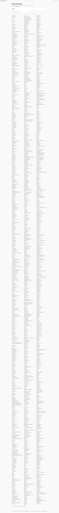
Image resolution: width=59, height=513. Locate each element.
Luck (24, 222)
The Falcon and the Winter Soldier (40, 240)
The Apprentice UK (38, 215)
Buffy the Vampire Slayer (15, 207)
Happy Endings (26, 29)
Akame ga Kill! (13, 56)
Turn (36, 394)
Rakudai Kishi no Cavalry (27, 477)
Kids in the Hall (26, 161)
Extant (12, 381)
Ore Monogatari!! (26, 392)
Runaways (37, 31)
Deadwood (13, 301)
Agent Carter (13, 41)
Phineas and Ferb (26, 433)
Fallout (13, 392)
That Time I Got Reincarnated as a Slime (41, 207)
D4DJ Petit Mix (13, 276)
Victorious (37, 421)
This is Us (37, 343)
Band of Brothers (14, 134)
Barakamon (13, 137)
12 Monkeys (13, 15)
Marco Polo (25, 257)
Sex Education (38, 85)
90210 (13, 29)
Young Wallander (38, 483)
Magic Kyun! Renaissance (27, 239)
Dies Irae (13, 321)
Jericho (25, 123)
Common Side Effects (14, 250)
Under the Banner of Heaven (39, 402)
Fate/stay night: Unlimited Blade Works (16, 404)
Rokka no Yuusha (38, 24)
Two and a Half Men (38, 396)
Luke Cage (25, 224)
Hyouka (25, 86)
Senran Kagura (38, 76)
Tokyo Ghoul (37, 358)
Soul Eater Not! (38, 130)
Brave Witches (13, 195)
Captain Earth (13, 216)
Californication (13, 212)
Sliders (37, 115)
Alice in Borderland (14, 63)
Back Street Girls (14, 124)
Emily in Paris (13, 365)
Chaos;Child (13, 223)
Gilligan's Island (14, 465)
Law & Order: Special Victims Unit (28, 189)
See (36, 66)
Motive (25, 307)
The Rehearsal (38, 306)
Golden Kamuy (14, 484)
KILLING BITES (26, 163)
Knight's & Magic (26, 171)
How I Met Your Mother (27, 79)
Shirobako (37, 97)
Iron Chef (25, 112)
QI (24, 467)
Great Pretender (14, 492)
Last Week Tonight (26, 187)
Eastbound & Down (14, 358)
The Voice (37, 330)
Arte (12, 98)
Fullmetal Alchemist (14, 436)
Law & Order (25, 188)
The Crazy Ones (38, 231)
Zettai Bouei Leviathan (39, 499)
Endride (13, 367)
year (19, 6)
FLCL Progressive (14, 410)
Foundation (13, 419)
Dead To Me (13, 299)
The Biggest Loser (38, 222)
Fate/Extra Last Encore (14, 400)
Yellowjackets (38, 475)
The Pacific (37, 297)
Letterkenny (25, 194)
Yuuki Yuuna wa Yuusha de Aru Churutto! (41, 493)
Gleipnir (13, 476)
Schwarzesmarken (38, 61)
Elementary (13, 364)
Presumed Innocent (26, 449)
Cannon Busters (14, 215)
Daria (12, 292)
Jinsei (24, 127)
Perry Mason (25, 425)
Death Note (13, 302)
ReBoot (25, 488)
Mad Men (25, 232)
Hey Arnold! (25, 51)
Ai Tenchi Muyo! (14, 48)
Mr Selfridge (25, 308)
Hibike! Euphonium (26, 52)
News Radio (25, 345)
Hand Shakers (25, 24)
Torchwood (37, 368)
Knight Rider (25, 170)
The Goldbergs (38, 249)
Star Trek (37, 148)
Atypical (13, 107)
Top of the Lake (38, 367)
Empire (13, 366)
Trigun (37, 379)
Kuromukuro (25, 179)
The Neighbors (38, 288)
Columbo (13, 247)
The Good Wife (38, 253)
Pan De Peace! (26, 407)
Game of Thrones (14, 447)
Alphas (13, 67)
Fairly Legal (13, 384)
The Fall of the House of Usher (40, 242)
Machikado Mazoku (26, 230)
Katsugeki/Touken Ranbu (27, 150)
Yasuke (37, 473)
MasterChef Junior (26, 264)
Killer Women (25, 162)
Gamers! (13, 448)
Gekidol (13, 456)
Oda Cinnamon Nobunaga (27, 372)
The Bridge (37, 226)
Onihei (25, 388)
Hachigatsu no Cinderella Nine (15, 502)
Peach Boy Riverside (26, 418)
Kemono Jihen (25, 154)
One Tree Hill (25, 384)
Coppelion (13, 256)
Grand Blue (13, 490)
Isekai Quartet (26, 116)
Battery (13, 144)
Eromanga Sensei (14, 372)
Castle (12, 220)
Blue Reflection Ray (14, 181)
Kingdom (25, 167)
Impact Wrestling (26, 94)
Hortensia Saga (26, 71)
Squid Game (37, 141)
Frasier (13, 420)
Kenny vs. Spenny (26, 158)
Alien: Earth (13, 64)
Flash (12, 409)
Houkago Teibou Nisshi (27, 73)
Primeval (25, 452)
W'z (36, 430)
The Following (38, 243)
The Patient (37, 298)
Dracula (13, 347)
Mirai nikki (25, 284)
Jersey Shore (25, 124)
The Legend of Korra (38, 274)
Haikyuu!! (25, 15)
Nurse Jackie (25, 365)
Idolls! (25, 90)
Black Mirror (13, 169)
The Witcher (37, 338)
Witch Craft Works (38, 455)
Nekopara (25, 335)
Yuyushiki (37, 494)
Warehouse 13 (38, 437)
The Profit (37, 304)
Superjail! (37, 180)
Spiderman (37, 138)
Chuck (12, 232)
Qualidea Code (26, 468)
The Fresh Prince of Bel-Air (39, 244)
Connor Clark (45, 511)
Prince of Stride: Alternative (27, 453)
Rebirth (25, 487)
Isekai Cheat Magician (26, 113)
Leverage (25, 195)
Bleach (13, 176)
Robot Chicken (38, 22)
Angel (12, 80)
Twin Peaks (37, 395)
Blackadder (13, 172)
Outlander (25, 400)
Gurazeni (13, 500)
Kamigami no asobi (26, 142)
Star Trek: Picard (38, 151)
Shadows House (38, 86)
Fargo (12, 395)
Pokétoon (25, 444)
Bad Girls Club (13, 125)
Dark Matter (13, 294)
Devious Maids (14, 318)
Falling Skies (13, 391)
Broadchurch (13, 203)
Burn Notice (13, 211)
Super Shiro (37, 179)
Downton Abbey (14, 345)
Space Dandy (37, 133)
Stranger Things (38, 167)
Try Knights (37, 385)
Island (25, 117)
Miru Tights (25, 285)
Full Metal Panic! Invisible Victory (16, 435)
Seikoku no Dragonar (38, 67)
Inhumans (25, 103)
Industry (25, 99)
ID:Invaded (25, 88)
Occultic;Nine (25, 371)
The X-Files (37, 340)
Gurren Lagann (14, 501)
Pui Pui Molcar (26, 461)
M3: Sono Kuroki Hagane (27, 228)
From (12, 430)
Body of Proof (13, 186)
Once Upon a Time (26, 379)
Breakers (13, 196)
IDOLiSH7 (25, 89)
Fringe (13, 428)
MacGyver (25, 229)
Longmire (25, 205)
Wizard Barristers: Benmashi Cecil (40, 458)
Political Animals (26, 445)
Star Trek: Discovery (38, 150)
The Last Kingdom (38, 267)
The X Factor (37, 339)
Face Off (13, 383)
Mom (24, 298)
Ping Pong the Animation (27, 435)
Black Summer (13, 171)
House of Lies (25, 77)
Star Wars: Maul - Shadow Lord (40, 157)
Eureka (13, 375)
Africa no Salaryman (14, 38)
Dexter (13, 319)
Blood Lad (13, 178)
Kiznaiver (25, 169)
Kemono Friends (26, 153)
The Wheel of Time (38, 333)
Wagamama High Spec (39, 431)
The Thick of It (38, 321)
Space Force (37, 134)
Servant (37, 78)
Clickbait (13, 239)
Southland (37, 132)
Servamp (37, 77)
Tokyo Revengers (38, 361)
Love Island (25, 215)
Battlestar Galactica (14, 145)
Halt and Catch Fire (26, 21)
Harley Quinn (25, 31)
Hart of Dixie (25, 32)
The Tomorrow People (39, 323)
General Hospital (14, 458)
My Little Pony (26, 317)
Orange (25, 390)
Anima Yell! (13, 82)
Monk (25, 301)
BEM (12, 152)
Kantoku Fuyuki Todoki (27, 145)
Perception (25, 423)
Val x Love (37, 414)
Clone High (13, 241)
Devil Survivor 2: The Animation (15, 316)
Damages (13, 282)
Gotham (13, 486)
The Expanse (37, 239)
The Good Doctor (38, 251)
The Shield (37, 313)
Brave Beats (13, 194)
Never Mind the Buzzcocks (27, 340)
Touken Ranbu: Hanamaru (39, 371)
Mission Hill (25, 290)
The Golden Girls (38, 250)
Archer (13, 93)
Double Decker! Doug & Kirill (15, 342)
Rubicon (37, 30)
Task (36, 198)
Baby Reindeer (13, 116)
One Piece (25, 381)
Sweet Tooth (37, 186)
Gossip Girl (13, 485)
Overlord (25, 401)
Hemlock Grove (26, 49)
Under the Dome (38, 403)
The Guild (37, 257)
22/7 (12, 22)
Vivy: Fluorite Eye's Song (39, 428)
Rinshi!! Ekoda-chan (38, 19)
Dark (12, 293)
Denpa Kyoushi (14, 310)
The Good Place (38, 252)
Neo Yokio (25, 336)
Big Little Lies (13, 160)
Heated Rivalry (26, 42)
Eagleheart (13, 357)
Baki (12, 128)
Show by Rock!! (38, 103)
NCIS (24, 333)
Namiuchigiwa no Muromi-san (27, 325)
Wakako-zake (38, 433)
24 (12, 23)
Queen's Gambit (26, 471)
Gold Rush (13, 482)
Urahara (37, 406)
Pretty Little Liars (26, 450)
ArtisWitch (13, 99)
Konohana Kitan (26, 176)
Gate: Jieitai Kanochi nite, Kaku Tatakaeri (16, 455)
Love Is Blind (25, 214)
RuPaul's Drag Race (38, 32)
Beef (12, 150)
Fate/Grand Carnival (14, 401)
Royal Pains (37, 29)
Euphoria (13, 374)
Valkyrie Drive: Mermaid (39, 415)
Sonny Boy (37, 125)
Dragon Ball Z (13, 348)
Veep (37, 419)
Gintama (13, 468)
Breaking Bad (13, 197)
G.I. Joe (13, 442)
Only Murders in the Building (27, 389)
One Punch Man (26, 382)
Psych (25, 459)
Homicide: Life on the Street (27, 68)
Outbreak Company (26, 399)
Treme (37, 376)
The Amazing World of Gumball (40, 213)
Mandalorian (25, 249)
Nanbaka (25, 326)
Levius (25, 196)
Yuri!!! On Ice (37, 491)
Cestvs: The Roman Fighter (15, 222)
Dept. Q (13, 311)
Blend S (13, 177)
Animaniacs (13, 83)
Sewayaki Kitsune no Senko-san (40, 83)
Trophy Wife (37, 380)
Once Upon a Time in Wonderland (28, 380)
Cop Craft (13, 255)
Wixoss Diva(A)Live (38, 457)
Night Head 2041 (26, 347)
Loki (24, 203)
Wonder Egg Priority (38, 459)
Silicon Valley (38, 107)
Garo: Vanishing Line (14, 451)
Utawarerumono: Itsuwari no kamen (40, 412)
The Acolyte (37, 209)
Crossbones (13, 267)
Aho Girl (13, 46)
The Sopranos (38, 316)
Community (13, 251)
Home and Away (26, 63)
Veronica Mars (38, 420)
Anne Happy (13, 84)
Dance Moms (13, 283)
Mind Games (25, 282)
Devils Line (13, 317)
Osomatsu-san (26, 397)
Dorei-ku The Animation (15, 338)
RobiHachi (37, 21)
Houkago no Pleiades (26, 72)
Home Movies (25, 64)
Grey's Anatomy (14, 493)
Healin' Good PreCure (26, 40)
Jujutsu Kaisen (25, 133)
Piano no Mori (26, 434)
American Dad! (14, 74)
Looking (25, 206)
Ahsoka (13, 47)
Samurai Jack (37, 50)
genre (17, 6)
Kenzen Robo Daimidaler (27, 159)
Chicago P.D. (13, 229)
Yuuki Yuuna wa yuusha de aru (40, 492)
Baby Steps (13, 117)
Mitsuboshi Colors (26, 291)
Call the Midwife (14, 214)
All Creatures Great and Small (15, 65)
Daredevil (13, 290)
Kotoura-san (25, 177)
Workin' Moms (38, 464)
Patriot (25, 415)
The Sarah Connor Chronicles (39, 312)
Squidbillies (37, 142)
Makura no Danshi (26, 247)
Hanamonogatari (26, 22)
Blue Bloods (13, 179)
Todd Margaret (38, 354)
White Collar (37, 448)
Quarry (25, 470)
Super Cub (37, 177)
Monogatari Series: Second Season (28, 302)
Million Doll (25, 281)
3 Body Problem (14, 24)
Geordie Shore (13, 460)
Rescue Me (25, 497)
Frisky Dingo (13, 429)
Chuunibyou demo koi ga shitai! (15, 233)
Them (37, 341)
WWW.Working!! (38, 467)
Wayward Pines (38, 440)
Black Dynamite (14, 168)
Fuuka (12, 441)
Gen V (12, 457)
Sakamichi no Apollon (39, 38)
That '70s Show (38, 206)
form (24, 506)
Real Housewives (26, 486)
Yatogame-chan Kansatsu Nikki (40, 474)
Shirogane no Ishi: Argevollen (39, 98)
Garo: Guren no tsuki (14, 449)
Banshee (13, 136)
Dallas (12, 281)
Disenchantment (14, 328)
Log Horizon (25, 202)
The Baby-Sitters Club (38, 216)
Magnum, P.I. (25, 240)
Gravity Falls (13, 491)
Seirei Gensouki (38, 69)
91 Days (13, 30)
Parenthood (25, 410)
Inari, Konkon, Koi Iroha (27, 98)
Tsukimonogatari (38, 388)
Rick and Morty (38, 15)
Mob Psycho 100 (26, 294)
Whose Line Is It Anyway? (39, 450)
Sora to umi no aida (38, 129)
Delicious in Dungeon (14, 308)
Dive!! (12, 329)
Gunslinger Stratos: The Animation (16, 499)
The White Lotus (38, 334)
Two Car (37, 397)
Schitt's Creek (38, 60)
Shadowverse (38, 87)
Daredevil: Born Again (14, 291)
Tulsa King (37, 393)
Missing (25, 289)
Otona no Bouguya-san (27, 398)
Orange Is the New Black (27, 391)
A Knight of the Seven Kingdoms (16, 31)
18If (12, 19)
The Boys (37, 225)
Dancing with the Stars (14, 286)
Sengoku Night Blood (38, 74)
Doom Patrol (13, 337)
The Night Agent (38, 290)
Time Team (37, 348)
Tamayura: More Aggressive (39, 196)
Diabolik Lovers (14, 320)
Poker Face (25, 443)
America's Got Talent (14, 72)
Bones (12, 189)
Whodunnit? (37, 449)
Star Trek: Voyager (38, 156)
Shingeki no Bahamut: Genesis (40, 95)
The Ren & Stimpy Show (39, 307)
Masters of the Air (26, 266)
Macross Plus (25, 231)
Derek (12, 312)
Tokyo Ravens (38, 360)
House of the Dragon (26, 78)
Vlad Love (37, 429)
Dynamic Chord (14, 356)
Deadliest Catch (14, 300)
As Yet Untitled (13, 100)
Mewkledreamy (26, 276)
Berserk (13, 154)
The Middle (37, 281)
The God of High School (39, 248)
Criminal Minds (14, 265)
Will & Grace (37, 454)
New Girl (25, 344)
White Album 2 (38, 447)
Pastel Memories (26, 414)
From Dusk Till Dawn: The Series (16, 431)
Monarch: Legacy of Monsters (27, 300)
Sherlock (37, 92)
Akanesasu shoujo (14, 57)
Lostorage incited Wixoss (27, 212)
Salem (37, 48)
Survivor (37, 184)
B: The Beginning (14, 115)
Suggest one (27, 511)
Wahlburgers (37, 432)
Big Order (13, 162)
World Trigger (38, 465)
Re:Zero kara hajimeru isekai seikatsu (28, 484)
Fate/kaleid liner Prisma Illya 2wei (16, 402)
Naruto (25, 328)
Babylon (13, 118)
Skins (37, 112)
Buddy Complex (14, 206)
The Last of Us (38, 268)
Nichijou (25, 346)
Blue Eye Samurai (14, 180)
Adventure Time (14, 37)
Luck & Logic (25, 223)
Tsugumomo (37, 386)
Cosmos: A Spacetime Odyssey (15, 259)
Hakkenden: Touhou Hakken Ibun (28, 19)
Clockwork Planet (14, 240)
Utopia (37, 413)
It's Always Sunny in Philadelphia (28, 119)
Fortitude (13, 418)
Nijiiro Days (25, 348)
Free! (12, 422)
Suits (37, 176)
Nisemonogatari (26, 356)
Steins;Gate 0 (38, 164)
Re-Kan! (25, 480)
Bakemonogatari (14, 127)
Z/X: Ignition (37, 498)
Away (12, 111)
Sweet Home (37, 185)
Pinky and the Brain (26, 436)
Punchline (25, 462)
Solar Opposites (38, 123)
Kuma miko (25, 178)
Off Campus (25, 374)
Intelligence (25, 104)
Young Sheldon (38, 482)
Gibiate (13, 464)
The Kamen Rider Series (39, 261)
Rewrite (25, 504)
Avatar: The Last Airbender (15, 108)
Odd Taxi (25, 373)
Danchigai (13, 285)
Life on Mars (25, 197)
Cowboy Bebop (14, 264)
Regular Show (25, 493)
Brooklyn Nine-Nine (14, 204)
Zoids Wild (37, 502)
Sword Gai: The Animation (39, 191)
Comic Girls (13, 249)
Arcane (13, 92)
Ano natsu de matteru (14, 85)
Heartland (25, 41)
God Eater (13, 481)
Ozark (25, 406)
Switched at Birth (38, 187)
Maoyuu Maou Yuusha (27, 255)
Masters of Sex (26, 265)
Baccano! (13, 120)
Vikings (37, 422)
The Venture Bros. (38, 329)
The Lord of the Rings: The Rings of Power (41, 276)
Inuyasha (25, 107)
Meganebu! (25, 272)
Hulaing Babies (26, 81)
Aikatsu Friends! (14, 49)
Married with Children (26, 258)
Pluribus (25, 442)
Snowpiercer (37, 121)
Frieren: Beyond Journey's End (15, 427)
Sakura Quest (38, 41)
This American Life (38, 342)
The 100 (37, 208)
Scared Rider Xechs (38, 57)
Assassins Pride (14, 102)
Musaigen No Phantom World (27, 315)
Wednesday (37, 441)
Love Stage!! (25, 220)
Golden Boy (13, 483)
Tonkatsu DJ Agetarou (39, 363)
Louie (25, 213)
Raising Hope (25, 476)
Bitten (12, 163)
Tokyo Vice (37, 362)
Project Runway (26, 458)
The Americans (38, 214)
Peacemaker (25, 417)
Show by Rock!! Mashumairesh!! (40, 104)
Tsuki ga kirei (38, 387)
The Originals (38, 296)
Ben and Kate (13, 153)
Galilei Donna (13, 446)
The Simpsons (38, 315)
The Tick (37, 322)
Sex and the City (38, 84)
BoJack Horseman (14, 187)
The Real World (38, 305)
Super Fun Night (38, 178)
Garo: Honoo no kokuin (15, 450)
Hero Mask (25, 50)
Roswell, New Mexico (38, 28)
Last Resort (25, 186)
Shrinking (37, 105)
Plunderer (25, 441)
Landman (25, 184)
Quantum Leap (26, 469)
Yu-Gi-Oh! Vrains (38, 490)
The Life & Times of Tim (39, 275)
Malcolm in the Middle (27, 248)
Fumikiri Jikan (13, 437)
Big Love (13, 161)
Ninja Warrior (25, 353)
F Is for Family (13, 382)
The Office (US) (38, 295)
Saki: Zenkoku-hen (38, 40)
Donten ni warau (14, 336)
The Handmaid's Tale (38, 258)
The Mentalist (38, 279)
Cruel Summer (13, 268)
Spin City (37, 139)
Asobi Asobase (13, 101)
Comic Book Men (14, 248)
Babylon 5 (13, 119)
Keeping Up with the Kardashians (28, 151)
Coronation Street (14, 258)
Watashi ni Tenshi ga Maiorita (39, 438)
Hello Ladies (25, 48)
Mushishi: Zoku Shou (26, 316)
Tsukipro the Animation (39, 389)
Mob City (25, 293)
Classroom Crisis (14, 238)
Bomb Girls (13, 188)
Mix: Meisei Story (26, 292)
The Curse (37, 233)
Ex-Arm (13, 380)
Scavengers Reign (38, 59)
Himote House (26, 60)
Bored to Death (14, 190)
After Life (13, 39)
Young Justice (38, 481)
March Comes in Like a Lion (27, 256)
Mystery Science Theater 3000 (27, 320)
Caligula (13, 213)
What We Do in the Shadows (39, 446)
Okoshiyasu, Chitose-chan (27, 375)
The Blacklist (37, 223)
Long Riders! (25, 204)
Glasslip (13, 474)
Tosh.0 (37, 369)
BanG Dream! (13, 135)
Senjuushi (37, 75)
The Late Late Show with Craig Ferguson (41, 270)
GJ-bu (12, 473)
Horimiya (25, 69)
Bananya (13, 133)
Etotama (13, 373)
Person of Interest (26, 426)
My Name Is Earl (26, 318)
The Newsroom (38, 289)
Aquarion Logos (14, 91)
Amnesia (13, 76)
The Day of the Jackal (38, 235)
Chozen (13, 231)
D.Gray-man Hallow (14, 275)
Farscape (13, 396)
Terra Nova (37, 205)
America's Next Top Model (15, 73)
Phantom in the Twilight (27, 432)
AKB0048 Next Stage (14, 58)
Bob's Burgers (13, 185)
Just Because (25, 136)
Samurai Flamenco (38, 49)
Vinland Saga (37, 423)
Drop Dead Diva (14, 354)
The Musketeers (38, 287)
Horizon (25, 70)
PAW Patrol (25, 416)
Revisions (25, 502)
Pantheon (25, 408)
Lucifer (25, 221)
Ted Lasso (37, 199)
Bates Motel (13, 143)
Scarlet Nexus (38, 58)
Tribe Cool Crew (38, 378)
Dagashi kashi (13, 277)
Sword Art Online (38, 188)
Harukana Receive (26, 35)
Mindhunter (25, 283)
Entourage (13, 371)
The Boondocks (38, 224)
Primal (25, 451)
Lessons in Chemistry (26, 193)
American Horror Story (14, 75)
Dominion (13, 335)
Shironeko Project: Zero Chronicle (40, 99)
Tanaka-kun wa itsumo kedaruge (40, 197)
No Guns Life (25, 357)
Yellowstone (37, 476)
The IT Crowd (38, 260)
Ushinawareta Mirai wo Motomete (40, 411)
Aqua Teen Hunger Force (15, 90)
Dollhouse (13, 334)
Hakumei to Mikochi (26, 20)
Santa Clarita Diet (38, 51)
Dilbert (13, 325)
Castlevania (13, 221)
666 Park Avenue (14, 28)
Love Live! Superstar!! (26, 219)
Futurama (13, 440)
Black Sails (13, 170)
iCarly (25, 87)
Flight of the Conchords (15, 412)
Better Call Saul (14, 155)
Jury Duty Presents (26, 135)
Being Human (13, 151)
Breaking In (13, 198)
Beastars (13, 146)
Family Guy (13, 393)
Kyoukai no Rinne (26, 180)
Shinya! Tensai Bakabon (39, 96)
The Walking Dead (38, 331)
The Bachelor (38, 217)
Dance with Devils (14, 284)
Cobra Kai (13, 242)
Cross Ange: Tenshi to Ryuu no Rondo (16, 266)
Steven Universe (38, 165)
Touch (37, 370)
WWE (37, 466)
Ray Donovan (25, 479)
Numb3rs (25, 364)
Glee (12, 475)
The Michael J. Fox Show (39, 280)
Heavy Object (25, 43)
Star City (37, 147)
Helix (24, 44)
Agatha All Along (14, 40)
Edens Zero (13, 363)
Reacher (25, 485)
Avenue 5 (13, 109)
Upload (37, 405)
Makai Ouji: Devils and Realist (27, 246)
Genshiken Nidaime (14, 459)
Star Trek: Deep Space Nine (39, 149)
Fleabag (13, 411)
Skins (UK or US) (38, 113)
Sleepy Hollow (38, 114)
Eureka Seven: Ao (14, 376)
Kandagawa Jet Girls (26, 143)
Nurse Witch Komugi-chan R (27, 366)
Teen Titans (37, 200)
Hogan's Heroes (26, 62)
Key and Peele (25, 160)
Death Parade (13, 303)
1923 (12, 20)
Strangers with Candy (38, 168)
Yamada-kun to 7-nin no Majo (39, 472)
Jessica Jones (25, 125)
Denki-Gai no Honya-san (15, 309)
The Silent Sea (38, 314)
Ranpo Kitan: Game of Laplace (27, 478)
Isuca (24, 118)
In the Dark (25, 96)
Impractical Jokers (26, 95)
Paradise (25, 409)
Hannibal (25, 28)
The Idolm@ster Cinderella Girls (40, 259)
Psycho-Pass (25, 460)
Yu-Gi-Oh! (37, 489)
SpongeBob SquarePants (39, 140)
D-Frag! (13, 274)
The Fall (37, 241)
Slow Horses (37, 116)
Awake (13, 110)
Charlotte (13, 224)
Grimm (13, 494)
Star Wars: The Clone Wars (39, 159)
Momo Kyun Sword (26, 299)
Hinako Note (25, 61)
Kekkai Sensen (26, 152)
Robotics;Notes (38, 23)
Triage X (37, 377)
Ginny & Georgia (14, 467)
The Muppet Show (38, 286)
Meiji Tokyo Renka (26, 273)
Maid (24, 241)
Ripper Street (37, 20)
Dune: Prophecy (14, 355)
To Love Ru (37, 352)
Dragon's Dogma (14, 349)
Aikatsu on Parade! (14, 50)
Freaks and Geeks (14, 421)
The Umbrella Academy (39, 325)
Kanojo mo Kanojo (26, 144)
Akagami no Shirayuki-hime (15, 55)
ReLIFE (25, 496)
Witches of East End (38, 456)
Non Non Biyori (26, 362)
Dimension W (13, 326)
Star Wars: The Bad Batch (39, 158)
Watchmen (37, 439)
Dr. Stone (13, 346)
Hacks (12, 503)
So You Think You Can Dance (39, 122)
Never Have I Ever (26, 339)
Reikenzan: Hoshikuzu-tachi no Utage (28, 494)
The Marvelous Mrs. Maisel (39, 278)
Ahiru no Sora (13, 45)
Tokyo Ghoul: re (38, 359)
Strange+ (37, 166)
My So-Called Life (26, 319)
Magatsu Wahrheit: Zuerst (27, 238)
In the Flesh (25, 97)
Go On (13, 477)
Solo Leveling (38, 124)
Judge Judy (25, 132)
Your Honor (37, 484)
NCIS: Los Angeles (26, 334)
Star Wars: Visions (38, 160)
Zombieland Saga (38, 503)
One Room (25, 383)
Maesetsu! (25, 237)
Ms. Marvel (25, 310)
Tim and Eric (37, 347)
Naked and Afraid (26, 324)
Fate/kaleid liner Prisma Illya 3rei (16, 403)
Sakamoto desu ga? (38, 39)
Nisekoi (25, 355)
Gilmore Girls (13, 466)
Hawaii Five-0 (25, 39)
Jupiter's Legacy (26, 134)
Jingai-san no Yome (26, 126)
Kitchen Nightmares (26, 168)
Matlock (25, 267)
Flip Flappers (13, 413)
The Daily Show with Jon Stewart (40, 234)
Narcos (25, 327)
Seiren (37, 70)
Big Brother (13, 159)
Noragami (25, 363)
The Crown (37, 232)
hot (12, 6)
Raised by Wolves (26, 475)
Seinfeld (37, 68)
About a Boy (13, 32)
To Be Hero (37, 351)
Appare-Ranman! (14, 89)
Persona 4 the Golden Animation (28, 427)
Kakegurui (25, 141)
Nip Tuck (25, 354)
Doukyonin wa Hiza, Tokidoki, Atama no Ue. (17, 343)
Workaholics (37, 463)
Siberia (37, 106)
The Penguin (37, 299)
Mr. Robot (25, 309)
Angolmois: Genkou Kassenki (15, 81)
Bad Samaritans (14, 126)
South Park (37, 131)
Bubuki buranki (14, 205)
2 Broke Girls (13, 21)
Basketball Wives (14, 142)
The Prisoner (37, 303)
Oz (24, 405)
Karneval (25, 149)
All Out (13, 66)
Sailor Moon (37, 37)
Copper (13, 257)
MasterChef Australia (26, 263)
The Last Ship (38, 269)
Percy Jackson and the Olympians (28, 424)
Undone (37, 404)
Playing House (26, 440)
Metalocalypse (26, 275)
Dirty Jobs (13, 327)
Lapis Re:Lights (26, 185)
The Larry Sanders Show (39, 266)
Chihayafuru (13, 230)
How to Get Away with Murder (27, 80)
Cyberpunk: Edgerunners (15, 273)
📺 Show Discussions (3, 0)
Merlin (25, 274)
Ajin (12, 54)
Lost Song (25, 211)
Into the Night (25, 105)
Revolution (25, 503)
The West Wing (38, 332)
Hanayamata (25, 23)
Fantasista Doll (13, 394)
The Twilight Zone (38, 324)
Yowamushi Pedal (38, 485)
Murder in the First (26, 311)
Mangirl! (25, 250)
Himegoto (25, 59)
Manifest (25, 254)
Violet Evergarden (38, 424)
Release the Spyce (26, 495)
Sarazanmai (37, 52)
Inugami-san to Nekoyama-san (27, 106)
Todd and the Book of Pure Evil (40, 353)
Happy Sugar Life (26, 30)
